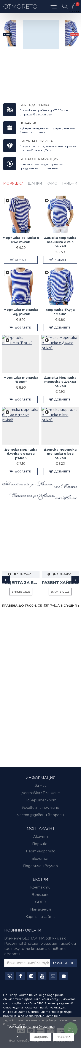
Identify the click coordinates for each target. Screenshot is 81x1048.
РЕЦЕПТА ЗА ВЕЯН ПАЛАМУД (21, 582)
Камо (51, 183)
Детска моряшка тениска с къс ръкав (60, 453)
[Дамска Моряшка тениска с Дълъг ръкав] (47, 340)
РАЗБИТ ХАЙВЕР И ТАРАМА (60, 582)
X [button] (17, 1036)
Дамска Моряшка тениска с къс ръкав (60, 242)
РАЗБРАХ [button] (63, 1036)
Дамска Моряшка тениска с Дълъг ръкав (60, 381)
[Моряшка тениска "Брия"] (7, 340)
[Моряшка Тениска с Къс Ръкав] (7, 201)
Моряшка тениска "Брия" (20, 379)
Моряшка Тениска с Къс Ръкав (21, 240)
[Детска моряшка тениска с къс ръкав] (47, 412)
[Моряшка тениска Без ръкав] (7, 273)
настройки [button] (41, 1036)
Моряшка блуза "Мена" (60, 312)
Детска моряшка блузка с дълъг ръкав (20, 453)
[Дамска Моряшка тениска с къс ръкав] (47, 201)
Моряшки (13, 183)
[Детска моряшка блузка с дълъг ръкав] (7, 412)
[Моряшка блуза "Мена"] (47, 273)
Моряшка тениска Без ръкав (20, 312)
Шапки (35, 183)
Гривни (69, 183)
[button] (6, 580)
